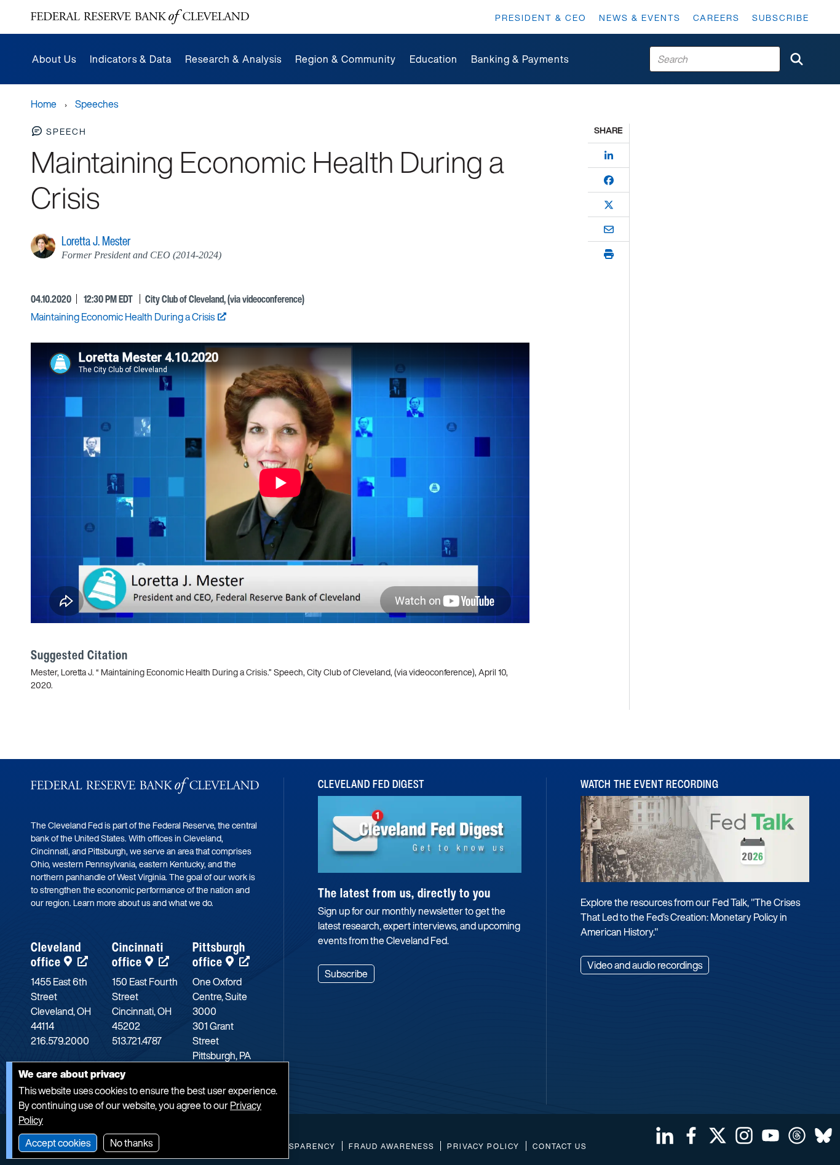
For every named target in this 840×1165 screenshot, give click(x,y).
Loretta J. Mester (95, 241)
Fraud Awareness (391, 1146)
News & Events (640, 17)
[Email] (609, 229)
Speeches (96, 104)
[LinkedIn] (609, 155)
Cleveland (56, 954)
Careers (716, 17)
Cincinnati (138, 954)
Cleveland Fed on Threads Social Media (797, 1135)
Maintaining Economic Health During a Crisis (123, 316)
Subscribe (780, 17)
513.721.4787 (137, 1040)
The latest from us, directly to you (404, 893)
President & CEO (541, 17)
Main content (59, 6)
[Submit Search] (796, 59)
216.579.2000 (60, 1040)
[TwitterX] (609, 204)
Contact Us (560, 1146)
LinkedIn (665, 1135)
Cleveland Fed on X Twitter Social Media (717, 1135)
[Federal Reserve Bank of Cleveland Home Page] (140, 17)
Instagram (744, 1135)
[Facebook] (609, 180)
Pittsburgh (218, 954)
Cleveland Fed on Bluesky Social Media (823, 1135)
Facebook (691, 1135)
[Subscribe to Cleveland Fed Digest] (419, 839)
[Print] (609, 254)
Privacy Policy (483, 1146)
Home (44, 104)
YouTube (770, 1135)
